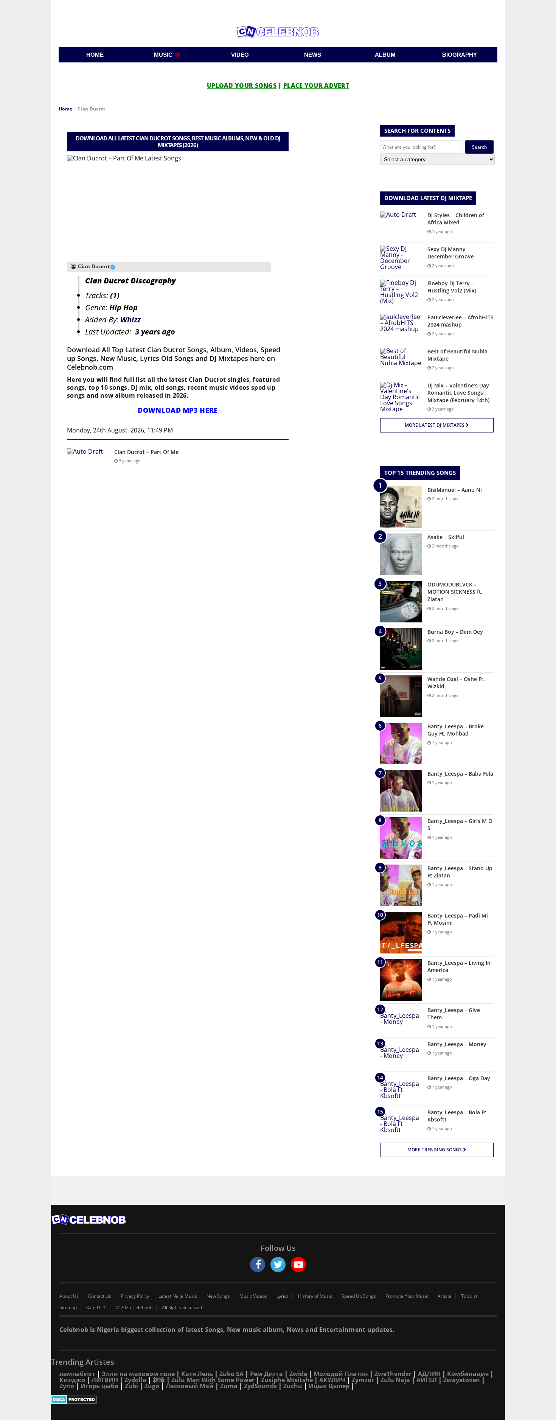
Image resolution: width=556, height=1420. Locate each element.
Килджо (72, 1380)
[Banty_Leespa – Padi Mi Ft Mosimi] (401, 932)
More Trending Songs (435, 1149)
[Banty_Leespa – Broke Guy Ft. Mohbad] (401, 743)
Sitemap (68, 1308)
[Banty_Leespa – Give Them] (401, 1020)
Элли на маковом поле (138, 1374)
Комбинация (468, 1374)
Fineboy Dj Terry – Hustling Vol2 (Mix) (451, 287)
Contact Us (99, 1296)
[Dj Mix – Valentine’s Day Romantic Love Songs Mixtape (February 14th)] (401, 397)
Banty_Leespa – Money (456, 1044)
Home (65, 109)
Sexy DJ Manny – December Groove (450, 253)
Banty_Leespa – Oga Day (458, 1078)
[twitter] (278, 1264)
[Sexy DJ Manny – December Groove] (401, 260)
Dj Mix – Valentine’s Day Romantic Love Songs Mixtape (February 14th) (458, 393)
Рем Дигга (266, 1374)
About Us (69, 1296)
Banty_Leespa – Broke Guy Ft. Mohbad (455, 730)
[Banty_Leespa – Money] (401, 1055)
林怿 (159, 1380)
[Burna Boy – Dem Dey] (401, 649)
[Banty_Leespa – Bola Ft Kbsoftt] (401, 1123)
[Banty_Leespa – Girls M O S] (401, 838)
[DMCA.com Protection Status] (278, 1399)
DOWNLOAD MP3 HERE (177, 410)
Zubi (131, 1386)
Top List (469, 1296)
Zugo (151, 1386)
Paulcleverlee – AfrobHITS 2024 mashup (460, 321)
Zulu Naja (395, 1380)
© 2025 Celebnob (134, 1308)
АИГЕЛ (426, 1380)
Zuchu (292, 1386)
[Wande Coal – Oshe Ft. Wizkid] (401, 696)
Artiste (445, 1296)
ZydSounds (260, 1386)
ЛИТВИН (105, 1380)
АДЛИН (429, 1374)
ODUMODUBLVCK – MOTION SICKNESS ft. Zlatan (455, 592)
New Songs (218, 1296)
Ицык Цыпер (329, 1386)
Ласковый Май (190, 1386)
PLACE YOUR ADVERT (316, 85)
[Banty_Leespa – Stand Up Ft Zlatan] (401, 885)
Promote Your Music (406, 1296)
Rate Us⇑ (96, 1308)
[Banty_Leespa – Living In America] (401, 980)
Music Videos (253, 1296)
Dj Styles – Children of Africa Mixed (455, 219)
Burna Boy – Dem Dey (455, 631)
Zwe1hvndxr (393, 1374)
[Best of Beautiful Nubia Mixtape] (401, 362)
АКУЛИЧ (332, 1380)
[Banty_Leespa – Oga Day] (401, 1089)
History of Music (315, 1296)
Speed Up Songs (359, 1296)
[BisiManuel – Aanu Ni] (401, 507)
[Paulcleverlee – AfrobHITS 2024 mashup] (401, 328)
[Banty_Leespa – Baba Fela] (401, 791)
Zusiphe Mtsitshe (287, 1380)
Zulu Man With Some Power (213, 1380)
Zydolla (135, 1380)
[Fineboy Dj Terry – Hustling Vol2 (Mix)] (401, 294)
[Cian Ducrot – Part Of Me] (88, 462)
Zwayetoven (461, 1380)
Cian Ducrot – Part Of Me (146, 452)
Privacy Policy (135, 1296)
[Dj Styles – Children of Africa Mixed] (401, 226)
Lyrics (282, 1296)
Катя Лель (197, 1374)
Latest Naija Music (177, 1296)
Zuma (229, 1386)
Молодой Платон (341, 1374)
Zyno (66, 1386)
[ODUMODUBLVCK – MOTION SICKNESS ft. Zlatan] (401, 601)
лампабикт (77, 1374)
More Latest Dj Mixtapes (435, 425)
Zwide (298, 1374)
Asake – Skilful (445, 537)
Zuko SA (231, 1374)
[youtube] (298, 1264)
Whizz (130, 319)
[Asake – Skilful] (401, 554)
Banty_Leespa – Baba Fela (460, 773)
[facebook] (257, 1264)
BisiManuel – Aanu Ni (454, 489)
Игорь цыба (99, 1386)
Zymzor (363, 1380)
